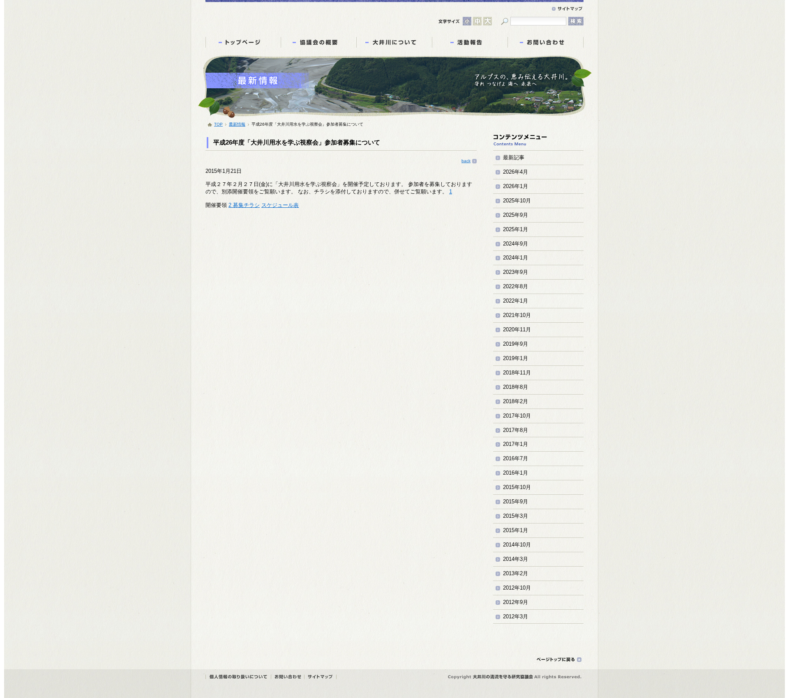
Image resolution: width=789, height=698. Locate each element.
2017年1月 (515, 444)
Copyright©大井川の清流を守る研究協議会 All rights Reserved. (515, 676)
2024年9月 (515, 244)
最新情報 (237, 124)
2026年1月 (515, 186)
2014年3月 (515, 559)
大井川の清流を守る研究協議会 (284, 16)
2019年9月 (515, 344)
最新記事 (513, 157)
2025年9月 (515, 215)
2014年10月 (517, 545)
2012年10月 (517, 588)
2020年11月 (517, 329)
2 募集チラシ (244, 205)
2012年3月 (515, 616)
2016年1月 (515, 473)
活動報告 (470, 42)
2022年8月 (515, 286)
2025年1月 (515, 229)
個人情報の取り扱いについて (513, 9)
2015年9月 (515, 501)
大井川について (394, 42)
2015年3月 (515, 516)
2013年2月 (515, 573)
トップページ (243, 42)
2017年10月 (517, 416)
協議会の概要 (318, 42)
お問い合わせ (545, 42)
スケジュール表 (280, 205)
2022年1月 (515, 301)
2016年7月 (515, 458)
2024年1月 (515, 258)
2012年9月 (515, 602)
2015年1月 (515, 530)
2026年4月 (515, 172)
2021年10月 (517, 315)
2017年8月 (515, 430)
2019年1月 (515, 358)
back (466, 160)
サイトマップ (567, 9)
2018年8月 (515, 387)
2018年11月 (517, 373)
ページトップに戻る (559, 659)
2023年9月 (515, 272)
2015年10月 (517, 487)
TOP (218, 124)
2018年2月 (515, 401)
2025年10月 (517, 200)
